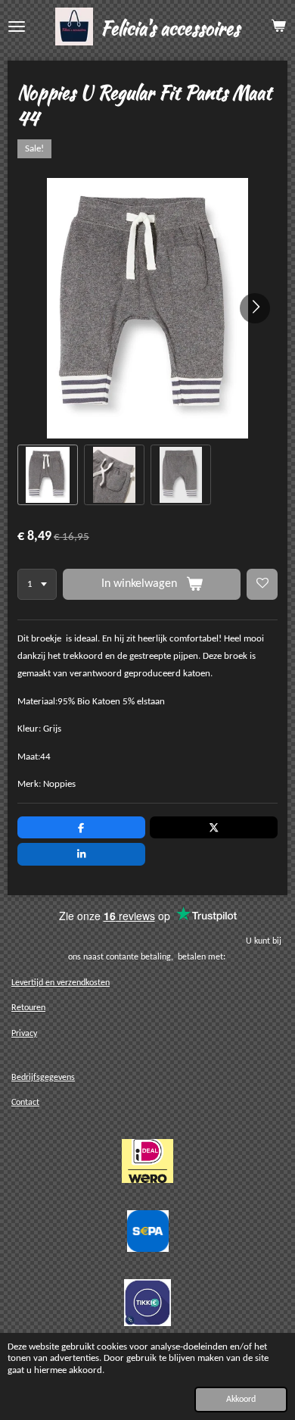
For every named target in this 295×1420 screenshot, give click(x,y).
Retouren (28, 1008)
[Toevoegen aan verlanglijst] (262, 584)
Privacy (24, 1033)
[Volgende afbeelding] (255, 308)
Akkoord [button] (241, 1399)
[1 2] (37, 584)
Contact (25, 1102)
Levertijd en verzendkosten (60, 983)
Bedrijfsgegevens (43, 1077)
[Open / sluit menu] (16, 26)
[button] (47, 475)
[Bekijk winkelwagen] (278, 26)
